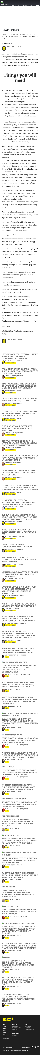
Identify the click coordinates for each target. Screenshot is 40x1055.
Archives (14, 1029)
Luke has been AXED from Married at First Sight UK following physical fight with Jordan (19, 998)
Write (25, 5)
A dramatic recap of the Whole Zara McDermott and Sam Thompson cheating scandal (19, 650)
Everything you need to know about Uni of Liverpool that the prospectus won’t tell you (19, 517)
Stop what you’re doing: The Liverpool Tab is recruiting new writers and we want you (19, 443)
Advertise (15, 1026)
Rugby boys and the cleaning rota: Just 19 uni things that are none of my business (20, 875)
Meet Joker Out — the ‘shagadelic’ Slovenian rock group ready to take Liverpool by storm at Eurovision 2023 (19, 634)
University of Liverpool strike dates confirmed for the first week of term (18, 473)
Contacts (27, 1027)
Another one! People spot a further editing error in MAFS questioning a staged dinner (18, 787)
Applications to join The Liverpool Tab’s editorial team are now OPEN (19, 559)
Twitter (4, 334)
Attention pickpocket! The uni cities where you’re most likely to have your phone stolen (19, 841)
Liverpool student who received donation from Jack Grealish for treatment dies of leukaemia (20, 487)
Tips (30, 5)
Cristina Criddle (11, 47)
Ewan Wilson (10, 549)
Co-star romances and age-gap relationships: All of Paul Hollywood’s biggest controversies (19, 668)
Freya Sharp (10, 390)
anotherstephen (12, 655)
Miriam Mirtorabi (12, 596)
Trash (17, 608)
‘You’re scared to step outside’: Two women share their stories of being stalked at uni (19, 772)
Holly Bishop (10, 361)
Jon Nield (9, 608)
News (19, 390)
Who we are (28, 1026)
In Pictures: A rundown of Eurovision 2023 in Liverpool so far (19, 532)
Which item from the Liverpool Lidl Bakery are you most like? (19, 605)
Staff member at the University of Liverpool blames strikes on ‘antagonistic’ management (19, 386)
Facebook (17, 331)
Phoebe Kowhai (11, 507)
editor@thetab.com (26, 1047)
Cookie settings (29, 1029)
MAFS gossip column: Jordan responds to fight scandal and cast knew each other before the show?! (19, 700)
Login (13, 1037)
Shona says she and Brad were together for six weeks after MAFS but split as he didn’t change (19, 930)
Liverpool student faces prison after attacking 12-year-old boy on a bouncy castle (20, 413)
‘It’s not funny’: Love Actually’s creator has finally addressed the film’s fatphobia (19, 804)
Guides (20, 47)
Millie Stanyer (11, 536)
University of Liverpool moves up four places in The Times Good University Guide (20, 458)
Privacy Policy (16, 1027)
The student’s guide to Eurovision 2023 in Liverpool (17, 546)
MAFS (19, 706)
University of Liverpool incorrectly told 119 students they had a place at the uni (19, 502)
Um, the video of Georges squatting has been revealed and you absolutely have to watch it (18, 822)
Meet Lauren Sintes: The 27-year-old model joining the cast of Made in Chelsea (19, 860)
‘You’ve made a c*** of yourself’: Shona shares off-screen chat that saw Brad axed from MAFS (19, 946)
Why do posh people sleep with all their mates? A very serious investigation (19, 912)
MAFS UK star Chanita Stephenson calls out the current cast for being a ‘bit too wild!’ (18, 964)
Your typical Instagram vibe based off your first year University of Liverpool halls (18, 619)
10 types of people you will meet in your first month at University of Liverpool (20, 356)
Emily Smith (9, 689)
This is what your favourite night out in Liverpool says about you (17, 428)
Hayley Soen (10, 706)
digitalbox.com (9, 1047)
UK (7, 657)
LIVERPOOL (10, 363)
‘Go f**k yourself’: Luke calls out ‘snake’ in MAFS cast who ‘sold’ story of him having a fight (18, 981)
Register (14, 1035)
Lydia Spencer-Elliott (14, 674)
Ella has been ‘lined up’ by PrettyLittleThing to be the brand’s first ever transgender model (20, 722)
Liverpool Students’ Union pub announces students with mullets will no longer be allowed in (19, 590)
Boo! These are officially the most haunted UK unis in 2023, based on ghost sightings (18, 684)
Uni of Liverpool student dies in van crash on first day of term (19, 400)
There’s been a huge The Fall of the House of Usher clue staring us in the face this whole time (20, 755)
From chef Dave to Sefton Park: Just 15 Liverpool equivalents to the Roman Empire (20, 371)
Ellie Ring (9, 828)
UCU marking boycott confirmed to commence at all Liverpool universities (20, 574)
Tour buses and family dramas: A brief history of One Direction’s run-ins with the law (20, 740)
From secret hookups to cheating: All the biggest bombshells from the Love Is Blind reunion (18, 893)
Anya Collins (10, 376)
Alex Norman (10, 403)
